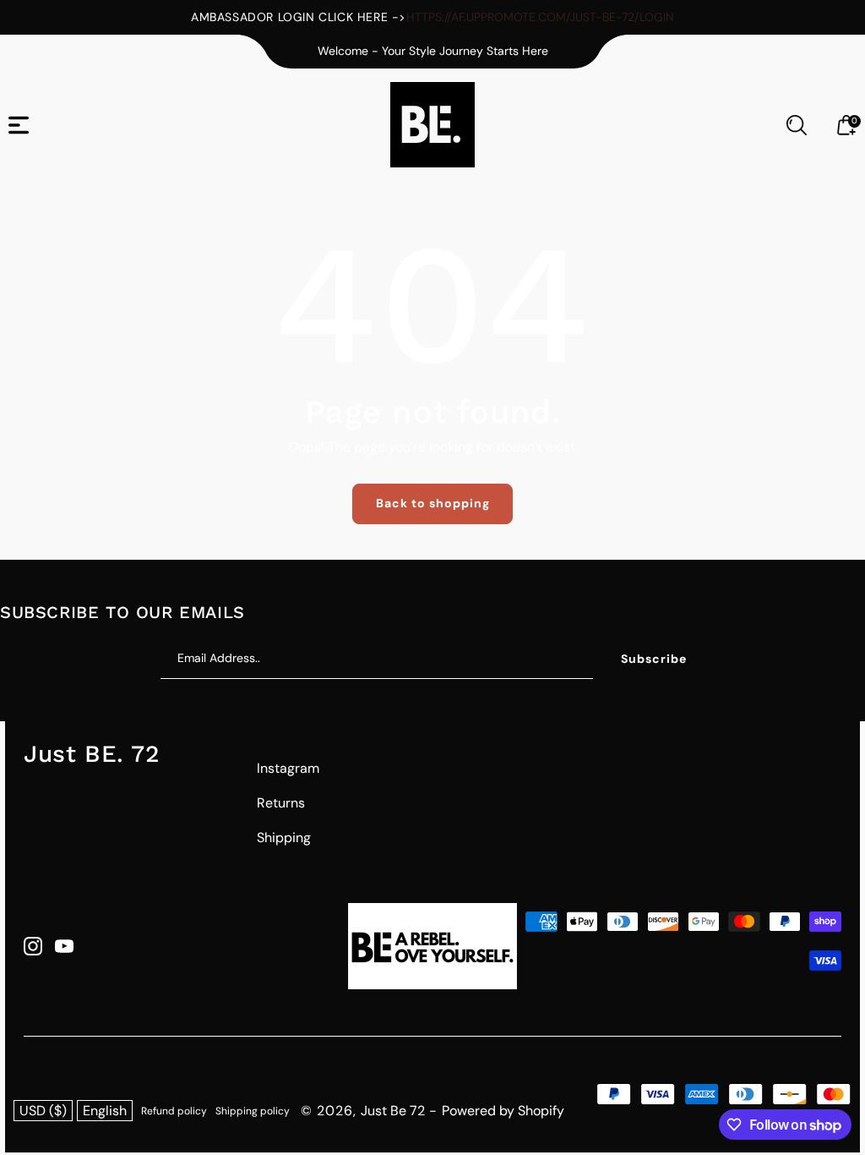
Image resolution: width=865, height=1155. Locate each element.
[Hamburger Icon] (18, 125)
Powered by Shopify (503, 1110)
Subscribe (654, 658)
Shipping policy (252, 1111)
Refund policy (174, 1111)
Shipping (284, 837)
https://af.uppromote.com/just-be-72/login (540, 17)
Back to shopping (433, 503)
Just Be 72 (393, 1110)
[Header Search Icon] (796, 125)
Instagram (288, 768)
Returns (281, 803)
